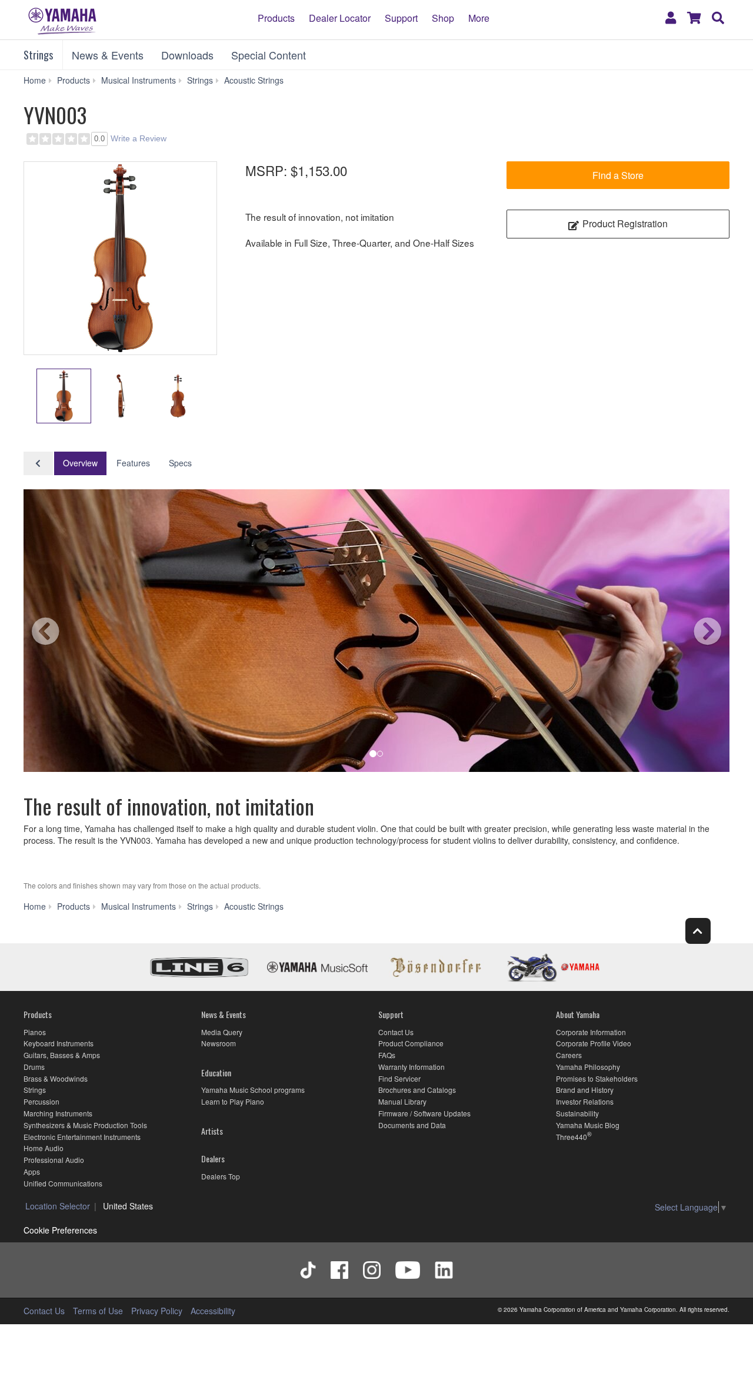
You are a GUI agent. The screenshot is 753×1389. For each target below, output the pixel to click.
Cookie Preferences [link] (60, 1230)
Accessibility (213, 1311)
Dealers (213, 1158)
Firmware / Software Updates (424, 1113)
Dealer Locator (340, 17)
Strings (38, 54)
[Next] (685, 633)
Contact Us (396, 1032)
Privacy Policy (156, 1311)
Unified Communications (63, 1183)
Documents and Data (412, 1125)
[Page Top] (698, 930)
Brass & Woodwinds (56, 1078)
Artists (212, 1131)
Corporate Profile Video (593, 1043)
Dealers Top (220, 1176)
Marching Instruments (58, 1113)
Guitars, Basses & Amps (62, 1055)
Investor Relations (585, 1101)
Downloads (187, 54)
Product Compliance (411, 1043)
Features (133, 463)
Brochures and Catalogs (417, 1090)
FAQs (386, 1055)
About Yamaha (577, 1014)
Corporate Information (591, 1032)
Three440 (571, 1137)
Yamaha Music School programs (253, 1090)
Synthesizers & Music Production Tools (85, 1125)
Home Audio (44, 1148)
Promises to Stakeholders (597, 1078)
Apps (32, 1171)
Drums (34, 1067)
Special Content (268, 54)
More (478, 17)
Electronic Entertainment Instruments (82, 1137)
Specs (180, 463)
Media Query (221, 1032)
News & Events (108, 54)
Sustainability (577, 1113)
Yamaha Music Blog (587, 1125)
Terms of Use (98, 1311)
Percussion (41, 1101)
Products (276, 17)
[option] (120, 258)
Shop (443, 17)
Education (216, 1072)
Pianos (35, 1032)
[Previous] (68, 633)
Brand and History (585, 1090)
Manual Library (402, 1101)
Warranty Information (411, 1067)
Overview (80, 463)
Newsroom (218, 1043)
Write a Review (138, 138)
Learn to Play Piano (232, 1101)
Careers (569, 1055)
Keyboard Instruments (59, 1043)
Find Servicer (399, 1078)
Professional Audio (54, 1160)
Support (401, 17)
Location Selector (57, 1206)
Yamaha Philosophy (588, 1067)
